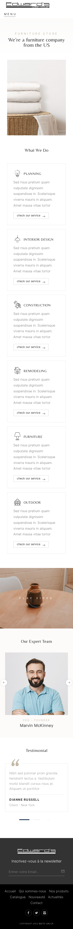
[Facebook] (26, 714)
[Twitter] (36, 714)
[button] (4, 683)
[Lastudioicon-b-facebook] (28, 913)
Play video (36, 598)
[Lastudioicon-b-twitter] (36, 913)
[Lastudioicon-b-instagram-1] (44, 913)
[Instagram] (45, 714)
